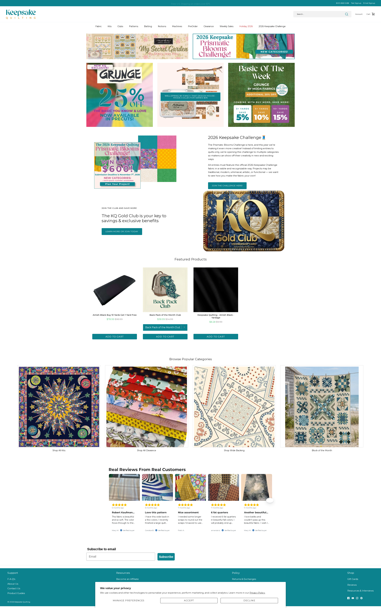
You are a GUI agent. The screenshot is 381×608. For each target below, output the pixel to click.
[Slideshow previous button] (111, 500)
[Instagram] (357, 598)
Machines (177, 26)
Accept (189, 600)
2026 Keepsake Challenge (272, 26)
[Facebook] (348, 598)
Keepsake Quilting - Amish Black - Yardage (215, 316)
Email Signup (369, 3)
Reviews (352, 584)
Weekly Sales (226, 26)
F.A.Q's (11, 579)
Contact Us (13, 588)
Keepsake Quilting (22, 602)
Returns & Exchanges (244, 579)
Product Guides (16, 593)
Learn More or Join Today (122, 231)
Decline (249, 600)
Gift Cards (352, 579)
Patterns (133, 26)
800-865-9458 (342, 3)
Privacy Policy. (257, 592)
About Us (12, 583)
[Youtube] (353, 598)
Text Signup (356, 3)
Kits (109, 26)
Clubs (120, 26)
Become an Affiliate (127, 579)
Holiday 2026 (246, 26)
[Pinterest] (361, 598)
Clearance (209, 26)
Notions (162, 26)
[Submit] (346, 14)
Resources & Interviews (360, 590)
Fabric (98, 26)
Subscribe (166, 556)
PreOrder (193, 26)
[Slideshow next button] (270, 500)
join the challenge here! (227, 185)
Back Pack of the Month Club (165, 315)
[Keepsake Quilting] (21, 14)
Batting (148, 26)
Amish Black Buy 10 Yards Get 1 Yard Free (115, 315)
